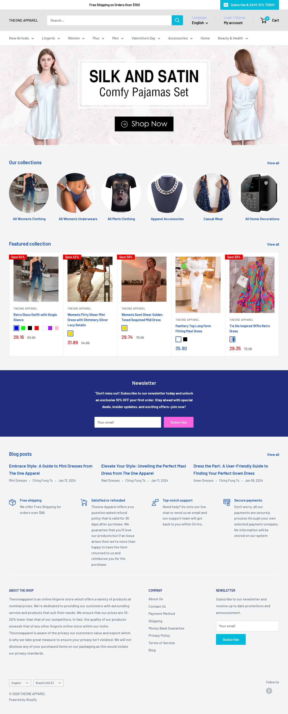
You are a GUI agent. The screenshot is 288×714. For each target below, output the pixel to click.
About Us (155, 599)
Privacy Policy (159, 635)
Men (115, 38)
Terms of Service (161, 643)
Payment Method (161, 613)
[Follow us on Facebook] (269, 691)
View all (273, 163)
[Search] (177, 20)
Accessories (178, 38)
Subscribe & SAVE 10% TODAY (253, 5)
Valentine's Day (143, 38)
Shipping (155, 621)
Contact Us (157, 606)
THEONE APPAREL (25, 308)
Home (205, 38)
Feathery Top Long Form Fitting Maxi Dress (193, 328)
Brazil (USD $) (45, 683)
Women (74, 38)
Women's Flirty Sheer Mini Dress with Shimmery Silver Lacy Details (88, 320)
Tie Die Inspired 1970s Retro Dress (250, 328)
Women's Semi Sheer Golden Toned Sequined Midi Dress (142, 317)
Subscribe (179, 422)
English (16, 683)
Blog (152, 650)
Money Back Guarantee (166, 628)
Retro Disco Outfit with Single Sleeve (35, 317)
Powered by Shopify (23, 700)
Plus (96, 38)
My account (233, 22)
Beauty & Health (230, 38)
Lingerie (48, 38)
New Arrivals (19, 38)
